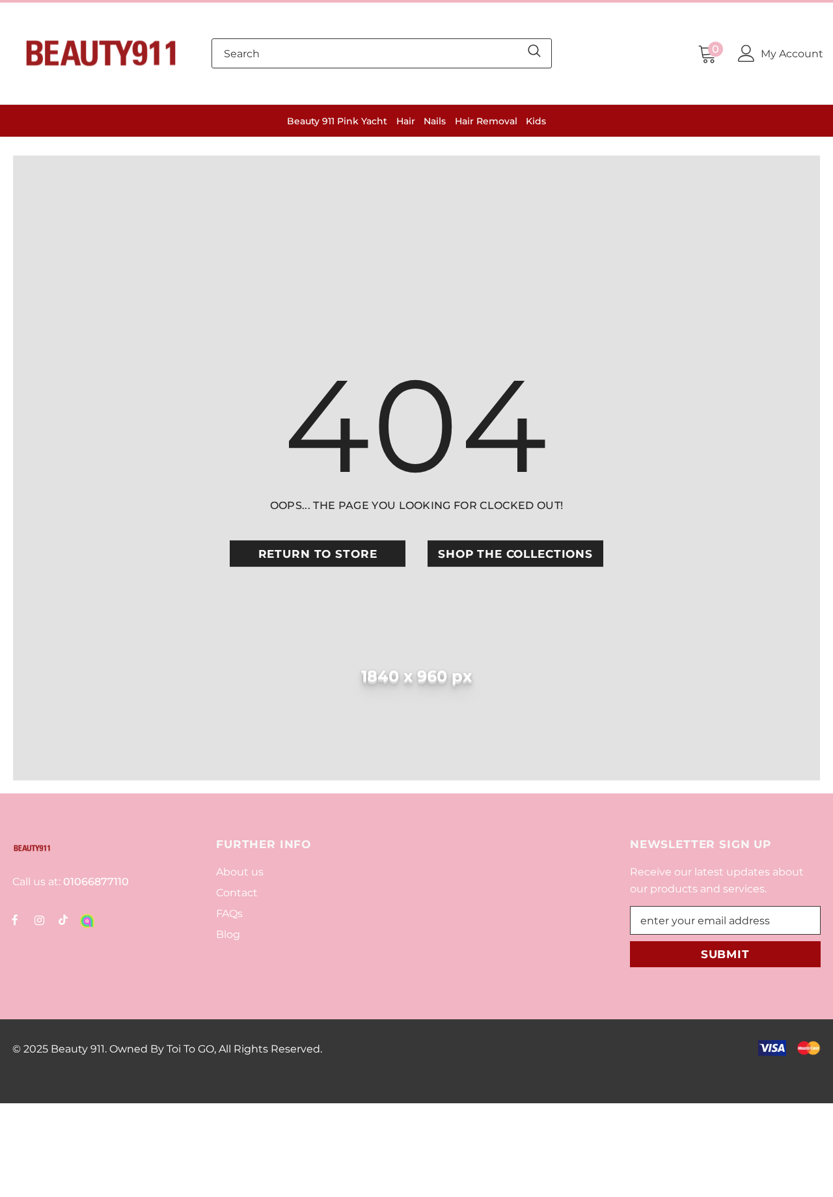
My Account (792, 54)
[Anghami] (87, 919)
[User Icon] (746, 53)
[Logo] (101, 53)
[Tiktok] (63, 919)
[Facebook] (15, 919)
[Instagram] (39, 919)
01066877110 (95, 881)
